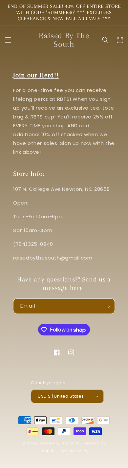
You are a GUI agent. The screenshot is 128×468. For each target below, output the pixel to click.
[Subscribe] (107, 306)
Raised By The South (61, 443)
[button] (8, 40)
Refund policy (75, 451)
